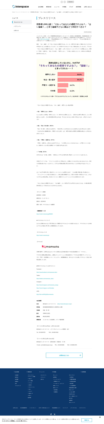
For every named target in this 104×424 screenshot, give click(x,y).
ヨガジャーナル (31, 387)
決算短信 (71, 377)
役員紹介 (16, 381)
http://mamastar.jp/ (44, 39)
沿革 (16, 383)
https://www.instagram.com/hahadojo (45, 288)
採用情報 (78, 6)
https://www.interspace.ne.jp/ (64, 303)
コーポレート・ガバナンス (59, 383)
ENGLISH (70, 1)
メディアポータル (73, 407)
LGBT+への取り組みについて (44, 407)
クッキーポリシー (33, 407)
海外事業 (29, 397)
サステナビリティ (82, 407)
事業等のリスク (57, 381)
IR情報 (64, 6)
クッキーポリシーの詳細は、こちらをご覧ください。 (14, 420)
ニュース (56, 6)
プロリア (30, 391)
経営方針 (16, 377)
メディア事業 (30, 380)
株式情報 (55, 389)
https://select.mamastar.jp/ (43, 235)
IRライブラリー (72, 375)
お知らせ (16, 30)
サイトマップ (65, 407)
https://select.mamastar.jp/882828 (45, 214)
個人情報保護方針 (23, 407)
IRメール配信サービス (73, 396)
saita (30, 389)
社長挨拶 (16, 375)
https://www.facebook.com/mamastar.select (47, 272)
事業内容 (48, 6)
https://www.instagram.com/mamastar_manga (47, 285)
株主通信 (71, 383)
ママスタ (30, 382)
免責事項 (70, 400)
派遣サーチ (31, 393)
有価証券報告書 (73, 379)
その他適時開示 (73, 385)
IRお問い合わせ (72, 394)
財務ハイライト (56, 385)
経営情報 (54, 377)
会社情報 (40, 6)
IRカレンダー (71, 389)
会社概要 (16, 379)
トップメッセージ (57, 379)
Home (13, 12)
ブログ (71, 6)
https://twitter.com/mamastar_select (45, 278)
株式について (55, 387)
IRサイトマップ (72, 402)
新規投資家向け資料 (72, 387)
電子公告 (70, 398)
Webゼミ (30, 378)
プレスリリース (25, 12)
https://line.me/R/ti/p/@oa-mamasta (45, 294)
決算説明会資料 (73, 381)
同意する (86, 420)
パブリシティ (17, 26)
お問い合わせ (88, 6)
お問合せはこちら (64, 355)
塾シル (30, 395)
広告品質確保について (56, 407)
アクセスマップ (18, 385)
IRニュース (55, 375)
